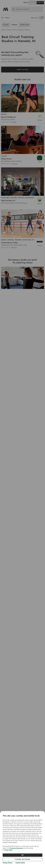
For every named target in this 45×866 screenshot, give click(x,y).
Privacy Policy (9, 850)
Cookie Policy (20, 862)
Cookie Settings (22, 859)
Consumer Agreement (16, 848)
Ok (22, 855)
